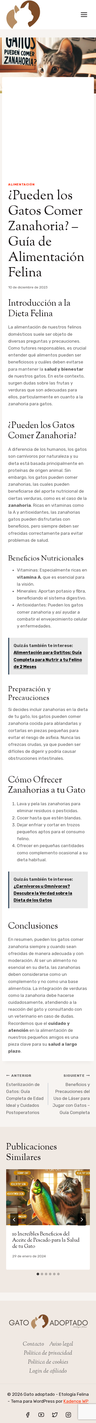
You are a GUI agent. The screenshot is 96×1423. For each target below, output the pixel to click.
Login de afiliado (48, 1371)
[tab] (38, 1274)
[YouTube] (41, 1414)
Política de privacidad (48, 1353)
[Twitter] (54, 1414)
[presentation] (48, 1197)
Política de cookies (48, 1362)
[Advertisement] (48, 125)
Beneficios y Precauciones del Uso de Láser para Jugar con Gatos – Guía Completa (71, 1094)
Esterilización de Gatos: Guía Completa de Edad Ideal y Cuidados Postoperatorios (25, 1094)
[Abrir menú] (84, 14)
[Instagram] (68, 1414)
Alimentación (21, 184)
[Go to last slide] (14, 1219)
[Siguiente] (82, 1219)
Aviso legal (61, 1344)
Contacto (33, 1344)
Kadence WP (75, 1401)
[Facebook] (27, 1414)
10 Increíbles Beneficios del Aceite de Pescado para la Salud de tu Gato (45, 1240)
